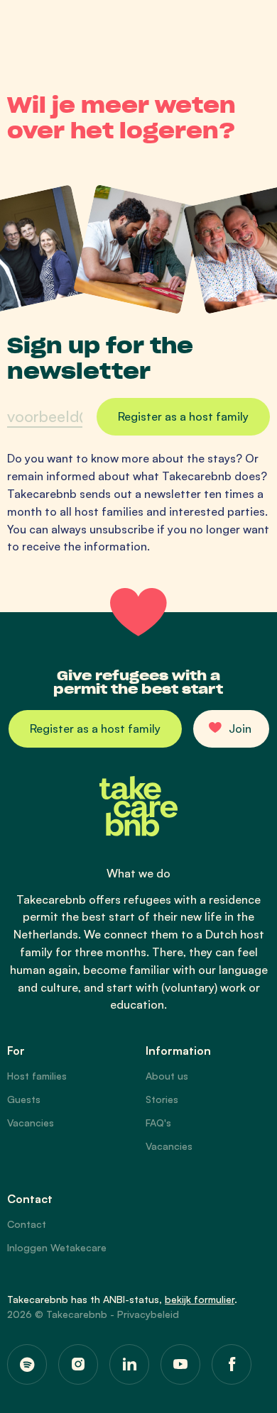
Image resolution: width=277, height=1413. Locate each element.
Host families (37, 1076)
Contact (26, 1224)
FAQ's (158, 1122)
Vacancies (30, 1122)
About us (167, 1076)
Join (240, 728)
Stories (162, 1099)
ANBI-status (131, 1299)
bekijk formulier (199, 1299)
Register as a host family (95, 728)
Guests (23, 1099)
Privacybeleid (148, 1314)
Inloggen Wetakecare (57, 1247)
